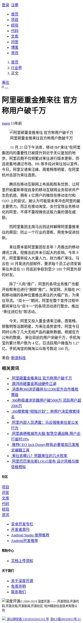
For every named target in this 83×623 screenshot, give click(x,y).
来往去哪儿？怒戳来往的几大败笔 (39, 456)
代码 (14, 31)
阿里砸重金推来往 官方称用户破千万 (41, 378)
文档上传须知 (22, 561)
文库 (14, 36)
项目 (14, 20)
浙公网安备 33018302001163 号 (27, 619)
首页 (14, 14)
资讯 (14, 53)
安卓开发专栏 (22, 524)
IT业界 (16, 68)
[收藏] (6, 88)
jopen (6, 123)
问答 (14, 42)
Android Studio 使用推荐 (30, 535)
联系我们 (18, 592)
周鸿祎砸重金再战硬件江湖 (33, 384)
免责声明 (18, 586)
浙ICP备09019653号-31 (65, 619)
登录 (5, 5)
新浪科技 (18, 358)
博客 (14, 47)
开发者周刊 (20, 530)
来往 (5, 82)
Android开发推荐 (24, 541)
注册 (14, 5)
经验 (14, 25)
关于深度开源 (22, 581)
